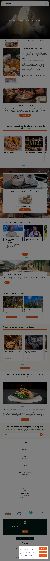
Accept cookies (43, 549)
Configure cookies (43, 555)
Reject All (43, 552)
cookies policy (28, 555)
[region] (33, 552)
